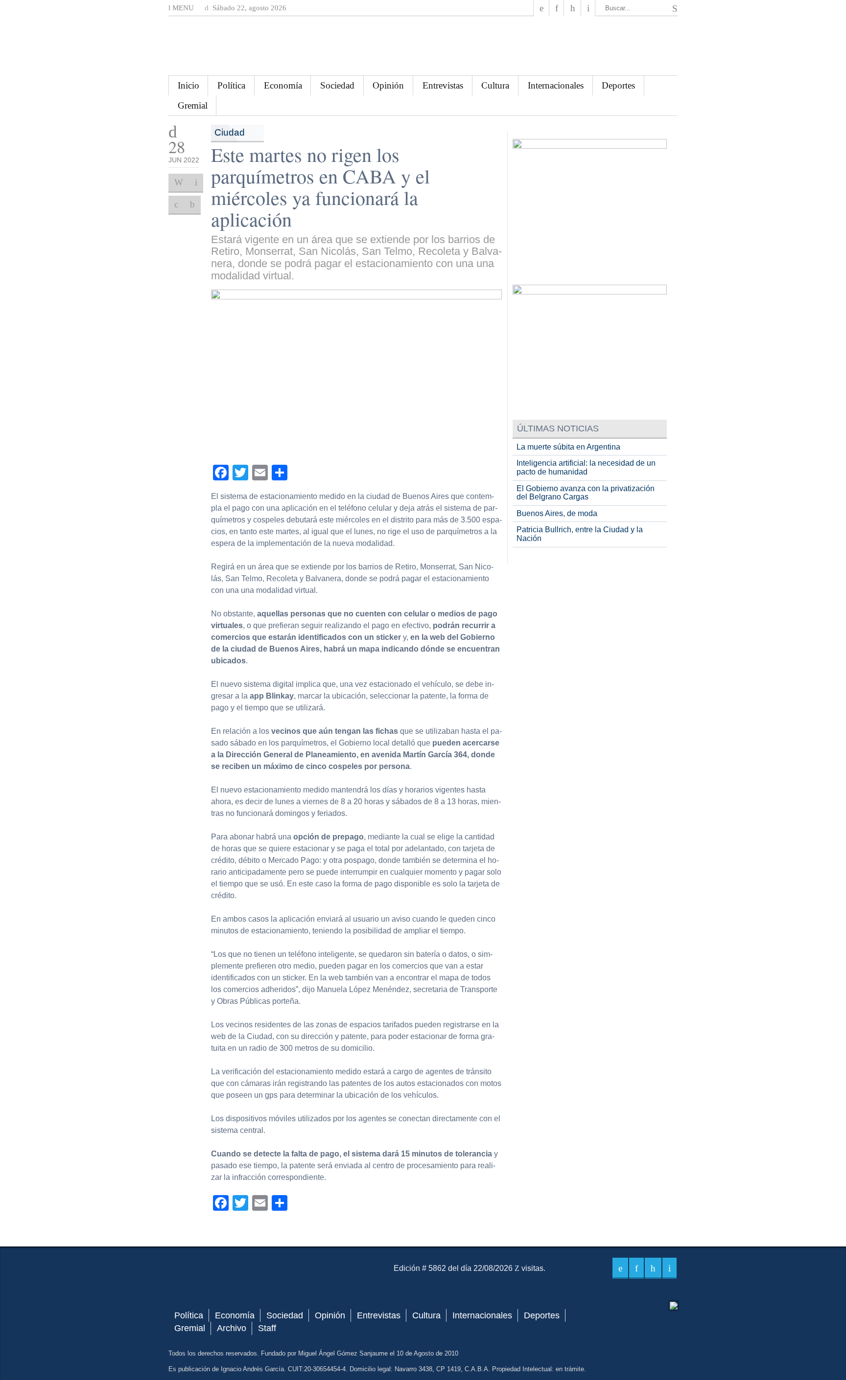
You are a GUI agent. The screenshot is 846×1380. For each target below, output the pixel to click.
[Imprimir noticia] (178, 182)
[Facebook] (541, 8)
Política (231, 85)
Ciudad (229, 132)
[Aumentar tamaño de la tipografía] (176, 204)
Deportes (618, 85)
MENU (182, 8)
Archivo (231, 1328)
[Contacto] (588, 8)
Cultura (495, 85)
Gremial (193, 105)
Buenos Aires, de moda (557, 513)
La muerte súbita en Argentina (568, 447)
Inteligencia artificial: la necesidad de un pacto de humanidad (586, 467)
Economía (283, 85)
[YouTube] (572, 8)
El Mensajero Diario (423, 46)
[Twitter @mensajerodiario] (556, 8)
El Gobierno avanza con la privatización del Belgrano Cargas (586, 492)
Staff (267, 1328)
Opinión (388, 85)
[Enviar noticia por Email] (196, 182)
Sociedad (337, 85)
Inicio (188, 85)
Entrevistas (443, 85)
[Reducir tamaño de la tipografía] (192, 204)
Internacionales (556, 85)
